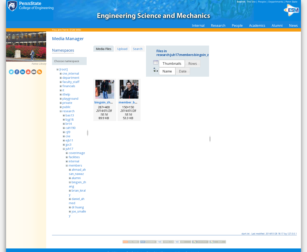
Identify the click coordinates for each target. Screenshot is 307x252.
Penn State (291, 1)
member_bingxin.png (135, 102)
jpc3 (68, 144)
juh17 (69, 148)
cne (68, 136)
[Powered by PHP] (148, 242)
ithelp (66, 94)
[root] (64, 69)
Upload (122, 49)
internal (74, 161)
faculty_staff (70, 82)
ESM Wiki (75, 30)
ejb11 (69, 140)
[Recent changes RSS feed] (131, 242)
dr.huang (78, 207)
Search (137, 49)
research (68, 111)
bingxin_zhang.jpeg (109, 102)
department (70, 77)
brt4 (69, 123)
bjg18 (70, 119)
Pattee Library (39, 63)
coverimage (77, 153)
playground (70, 98)
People (262, 1)
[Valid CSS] (183, 242)
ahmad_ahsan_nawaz (77, 171)
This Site (251, 1)
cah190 (70, 128)
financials (68, 86)
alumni (76, 178)
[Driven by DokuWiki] (200, 242)
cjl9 (68, 132)
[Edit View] (217, 242)
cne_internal (70, 73)
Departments (275, 1)
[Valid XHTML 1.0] (165, 242)
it (63, 90)
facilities (74, 157)
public (66, 107)
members (75, 165)
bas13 (70, 115)
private (67, 103)
